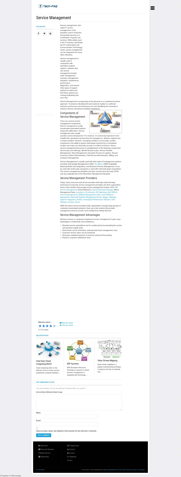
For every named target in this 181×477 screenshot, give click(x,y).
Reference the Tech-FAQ (116, 469)
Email (38, 421)
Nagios (105, 197)
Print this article (67, 325)
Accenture (80, 192)
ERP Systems (73, 363)
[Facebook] (38, 33)
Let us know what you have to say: (49, 392)
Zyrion (77, 202)
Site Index (141, 469)
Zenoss (71, 202)
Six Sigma (98, 164)
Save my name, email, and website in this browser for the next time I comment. (66, 431)
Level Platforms (107, 195)
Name (38, 413)
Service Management (53, 17)
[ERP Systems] (79, 350)
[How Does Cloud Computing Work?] (48, 349)
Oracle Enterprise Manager (102, 190)
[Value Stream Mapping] (110, 349)
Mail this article (67, 323)
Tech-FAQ (41, 469)
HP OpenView (101, 192)
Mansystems (65, 197)
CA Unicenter (90, 192)
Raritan (79, 200)
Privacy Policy (131, 469)
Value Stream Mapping (107, 360)
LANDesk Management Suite (89, 195)
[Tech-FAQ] (48, 6)
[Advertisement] (81, 11)
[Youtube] (50, 33)
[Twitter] (44, 33)
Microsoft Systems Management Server (86, 197)
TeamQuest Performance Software (96, 200)
